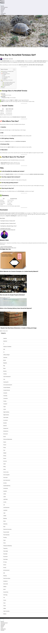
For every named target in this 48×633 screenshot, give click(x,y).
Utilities (4, 608)
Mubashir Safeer (5, 58)
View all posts (2, 245)
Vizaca (2, 3)
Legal (4, 512)
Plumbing (5, 537)
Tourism (4, 600)
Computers (5, 392)
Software (4, 586)
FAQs (2, 81)
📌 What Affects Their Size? (5, 73)
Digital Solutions (6, 414)
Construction (5, 398)
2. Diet (4, 75)
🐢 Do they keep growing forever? (7, 84)
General (2, 49)
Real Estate (5, 553)
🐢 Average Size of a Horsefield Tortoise (7, 71)
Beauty (4, 360)
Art (3, 352)
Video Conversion (6, 611)
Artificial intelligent (6, 354)
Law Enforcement (6, 507)
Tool (4, 597)
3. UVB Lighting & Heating (6, 76)
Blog (4, 365)
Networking (5, 523)
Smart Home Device (6, 578)
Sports (4, 589)
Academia (5, 338)
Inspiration (5, 491)
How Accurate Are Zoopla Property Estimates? (12, 295)
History (4, 469)
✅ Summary (3, 86)
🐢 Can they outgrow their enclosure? (8, 83)
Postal (4, 540)
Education (2, 9)
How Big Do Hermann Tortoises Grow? (8, 223)
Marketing (5, 518)
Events (4, 436)
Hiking (4, 466)
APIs (4, 349)
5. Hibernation (4, 78)
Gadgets (4, 452)
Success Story (3, 13)
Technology (3, 8)
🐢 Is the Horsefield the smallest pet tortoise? (9, 82)
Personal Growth (6, 532)
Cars (4, 379)
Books (4, 368)
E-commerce (5, 420)
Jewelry (4, 493)
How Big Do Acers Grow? (6, 228)
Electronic (5, 425)
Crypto (4, 406)
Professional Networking (7, 545)
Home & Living (5, 472)
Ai (3, 343)
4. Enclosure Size (5, 77)
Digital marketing (6, 411)
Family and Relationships (7, 439)
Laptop (4, 496)
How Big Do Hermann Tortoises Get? (8, 220)
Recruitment (5, 556)
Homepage (3, 47)
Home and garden (6, 474)
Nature (4, 521)
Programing (5, 548)
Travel (2, 12)
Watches (4, 613)
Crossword (5, 403)
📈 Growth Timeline (4, 72)
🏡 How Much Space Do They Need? (7, 80)
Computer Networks (6, 387)
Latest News (5, 499)
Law (4, 504)
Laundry (4, 502)
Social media (5, 583)
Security (4, 567)
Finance (4, 444)
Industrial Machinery (6, 485)
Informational (5, 488)
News (4, 526)
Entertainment (5, 428)
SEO (4, 572)
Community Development (7, 384)
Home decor (5, 477)
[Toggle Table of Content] (13, 70)
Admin (1, 330)
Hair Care (5, 461)
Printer (4, 542)
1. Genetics (4, 74)
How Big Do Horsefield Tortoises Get (9, 229)
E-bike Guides (5, 417)
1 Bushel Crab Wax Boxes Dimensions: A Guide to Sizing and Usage (18, 328)
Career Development (6, 376)
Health (4, 463)
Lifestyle (4, 515)
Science (4, 564)
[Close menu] (1, 620)
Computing (5, 395)
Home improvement (4, 7)
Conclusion (3, 87)
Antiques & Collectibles (7, 346)
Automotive (5, 357)
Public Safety (5, 551)
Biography (5, 362)
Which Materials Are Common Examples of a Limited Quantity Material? (19, 271)
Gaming (2, 10)
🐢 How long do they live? (6, 85)
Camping (4, 373)
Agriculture (5, 341)
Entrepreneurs (5, 431)
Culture (4, 409)
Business (2, 6)
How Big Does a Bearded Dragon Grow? (9, 226)
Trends (4, 605)
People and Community (7, 529)
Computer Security (6, 390)
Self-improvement (6, 570)
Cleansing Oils (5, 382)
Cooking (4, 401)
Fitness (4, 447)
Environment (5, 433)
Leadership (5, 510)
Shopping (5, 575)
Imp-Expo (5, 482)
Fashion (4, 442)
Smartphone (5, 581)
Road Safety (5, 559)
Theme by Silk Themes (4, 618)
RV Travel (5, 562)
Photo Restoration (6, 534)
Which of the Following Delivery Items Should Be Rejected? (16, 308)
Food (4, 450)
